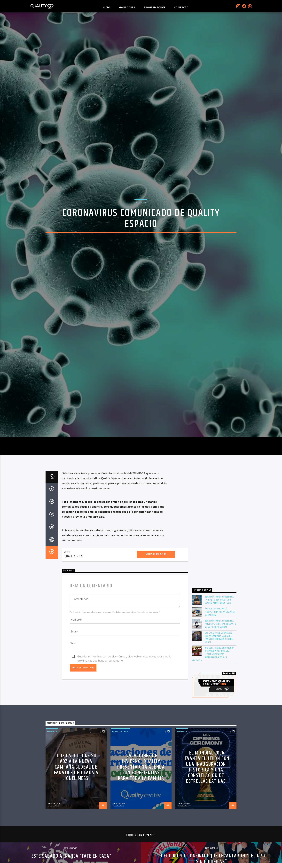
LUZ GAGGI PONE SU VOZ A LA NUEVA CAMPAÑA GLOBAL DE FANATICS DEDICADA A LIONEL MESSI (219, 674)
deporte (52, 768)
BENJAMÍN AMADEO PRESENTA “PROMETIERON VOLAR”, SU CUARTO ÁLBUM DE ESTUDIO (219, 636)
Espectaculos (120, 768)
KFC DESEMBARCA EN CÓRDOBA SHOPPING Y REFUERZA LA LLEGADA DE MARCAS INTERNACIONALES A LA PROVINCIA (213, 691)
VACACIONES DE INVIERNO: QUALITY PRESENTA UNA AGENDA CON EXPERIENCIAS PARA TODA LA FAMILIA (141, 803)
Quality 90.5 (73, 593)
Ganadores (127, 7)
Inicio (106, 7)
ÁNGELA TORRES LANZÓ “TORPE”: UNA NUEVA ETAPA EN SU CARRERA (220, 648)
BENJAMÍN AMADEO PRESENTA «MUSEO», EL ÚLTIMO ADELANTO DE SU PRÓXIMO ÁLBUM (220, 660)
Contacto (181, 7)
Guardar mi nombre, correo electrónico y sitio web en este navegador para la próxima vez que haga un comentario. (124, 693)
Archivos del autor (156, 591)
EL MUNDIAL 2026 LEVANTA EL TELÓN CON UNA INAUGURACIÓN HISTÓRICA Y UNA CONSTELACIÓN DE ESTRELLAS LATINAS (205, 804)
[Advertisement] (214, 564)
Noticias (141, 219)
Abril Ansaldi (54, 840)
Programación (154, 7)
